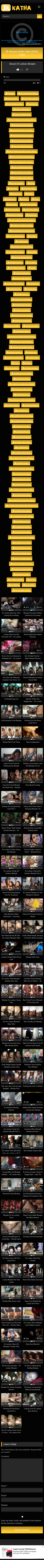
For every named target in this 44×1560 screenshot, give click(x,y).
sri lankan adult (12, 405)
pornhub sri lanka (15, 262)
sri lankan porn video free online (22, 500)
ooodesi (33, 236)
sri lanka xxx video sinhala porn (22, 400)
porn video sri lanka (16, 252)
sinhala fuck (34, 283)
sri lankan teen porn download (22, 537)
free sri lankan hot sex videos (22, 157)
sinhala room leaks (22, 310)
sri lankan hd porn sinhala (22, 416)
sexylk (33, 268)
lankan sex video (31, 209)
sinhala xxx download (14, 357)
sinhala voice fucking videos (22, 347)
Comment (5, 1456)
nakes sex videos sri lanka (22, 225)
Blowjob (11, 93)
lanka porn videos (29, 204)
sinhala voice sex (15, 352)
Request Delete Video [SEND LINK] (23, 53)
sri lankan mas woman (22, 453)
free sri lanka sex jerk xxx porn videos (22, 151)
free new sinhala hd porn (22, 146)
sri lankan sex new (22, 521)
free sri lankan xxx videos (22, 172)
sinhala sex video (31, 326)
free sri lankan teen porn (22, 167)
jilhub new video (29, 188)
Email (4, 1495)
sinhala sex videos (22, 331)
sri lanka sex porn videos (22, 373)
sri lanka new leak (31, 368)
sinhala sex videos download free (22, 336)
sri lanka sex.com (22, 394)
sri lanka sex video (22, 379)
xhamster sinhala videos (22, 569)
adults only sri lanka (15, 104)
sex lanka (32, 262)
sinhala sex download (22, 320)
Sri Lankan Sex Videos (29, 93)
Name (4, 1486)
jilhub (32, 183)
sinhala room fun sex (22, 305)
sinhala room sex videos (22, 315)
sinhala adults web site (15, 283)
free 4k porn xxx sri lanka (22, 141)
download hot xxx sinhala (22, 125)
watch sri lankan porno (22, 558)
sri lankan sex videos (22, 527)
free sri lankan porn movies (22, 162)
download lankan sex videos (22, 130)
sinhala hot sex (14, 289)
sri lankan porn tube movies (22, 489)
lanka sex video (13, 209)
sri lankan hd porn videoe (22, 421)
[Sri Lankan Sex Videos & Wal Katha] (18, 8)
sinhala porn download (22, 299)
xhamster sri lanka (22, 574)
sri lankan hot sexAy (22, 437)
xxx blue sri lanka (16, 579)
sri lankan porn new (22, 479)
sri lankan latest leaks (22, 442)
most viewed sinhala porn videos (22, 220)
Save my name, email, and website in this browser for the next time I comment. (21, 1522)
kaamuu (25, 199)
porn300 (33, 252)
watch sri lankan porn (22, 553)
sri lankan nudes (22, 463)
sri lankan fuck (22, 410)
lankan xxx (32, 215)
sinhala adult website (22, 278)
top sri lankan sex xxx (22, 548)
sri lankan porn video (22, 495)
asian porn (33, 104)
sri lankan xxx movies (22, 542)
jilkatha (30, 193)
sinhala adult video (22, 273)
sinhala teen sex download (22, 341)
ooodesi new (22, 241)
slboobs (28, 363)
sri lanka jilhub (13, 368)
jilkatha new (11, 199)
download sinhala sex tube (22, 135)
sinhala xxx (32, 352)
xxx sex (32, 579)
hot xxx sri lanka (17, 183)
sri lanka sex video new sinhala (22, 384)
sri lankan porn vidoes (22, 511)
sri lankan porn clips (22, 474)
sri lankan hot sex (22, 431)
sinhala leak (31, 289)
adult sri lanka (12, 98)
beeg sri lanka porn (22, 109)
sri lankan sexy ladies (22, 532)
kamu (36, 199)
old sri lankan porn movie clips (22, 231)
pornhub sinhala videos (22, 257)
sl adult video (33, 357)
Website (4, 1505)
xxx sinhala (15, 585)
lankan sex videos (15, 215)
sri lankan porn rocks (22, 484)
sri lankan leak (22, 447)
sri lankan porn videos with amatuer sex (22, 505)
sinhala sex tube (13, 326)
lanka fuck (12, 204)
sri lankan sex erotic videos (22, 516)
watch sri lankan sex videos (22, 564)
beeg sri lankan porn (22, 114)
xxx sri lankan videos (22, 590)
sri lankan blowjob (31, 405)
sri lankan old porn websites (22, 468)
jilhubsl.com (16, 193)
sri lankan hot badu (22, 426)
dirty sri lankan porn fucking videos (22, 120)
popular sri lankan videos (22, 246)
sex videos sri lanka (17, 268)
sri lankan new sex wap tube (22, 458)
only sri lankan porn (16, 236)
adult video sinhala (30, 98)
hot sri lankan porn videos (22, 178)
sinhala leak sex (22, 294)
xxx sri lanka (29, 585)
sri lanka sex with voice (22, 389)
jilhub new (13, 188)
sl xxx (16, 363)
